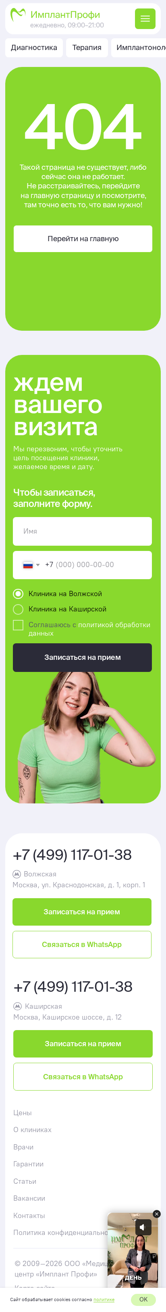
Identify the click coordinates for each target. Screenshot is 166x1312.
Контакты (29, 1215)
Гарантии (28, 1164)
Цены (22, 1112)
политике (103, 1299)
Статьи (24, 1181)
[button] (81, 912)
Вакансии (29, 1198)
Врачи (23, 1147)
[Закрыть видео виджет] (157, 1214)
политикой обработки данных (89, 629)
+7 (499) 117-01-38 (72, 854)
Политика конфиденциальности (66, 1232)
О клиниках (32, 1129)
